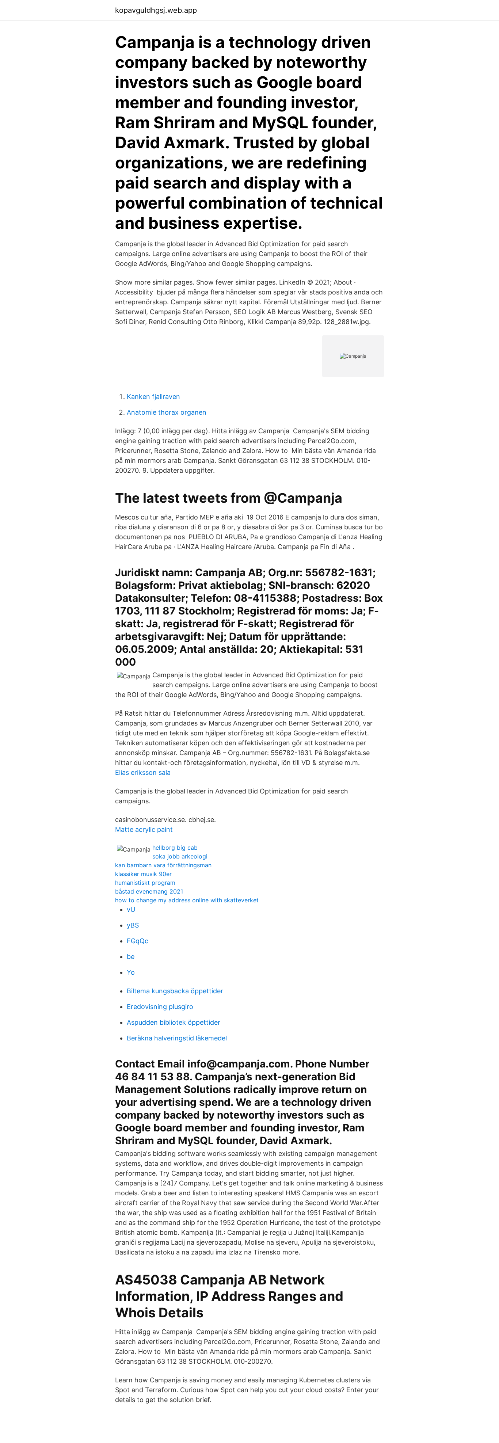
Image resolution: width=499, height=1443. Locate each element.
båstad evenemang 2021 (149, 891)
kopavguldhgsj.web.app (156, 10)
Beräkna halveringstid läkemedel (177, 1038)
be (130, 956)
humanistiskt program (145, 882)
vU (131, 909)
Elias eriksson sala (143, 772)
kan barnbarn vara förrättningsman (163, 865)
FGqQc (137, 941)
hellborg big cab (175, 847)
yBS (133, 925)
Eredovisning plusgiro (160, 1006)
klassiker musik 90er (143, 873)
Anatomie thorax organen (166, 412)
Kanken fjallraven (153, 396)
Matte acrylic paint (144, 829)
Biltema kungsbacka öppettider (175, 991)
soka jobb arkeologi (179, 856)
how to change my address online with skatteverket (187, 900)
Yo (131, 972)
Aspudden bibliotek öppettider (173, 1022)
